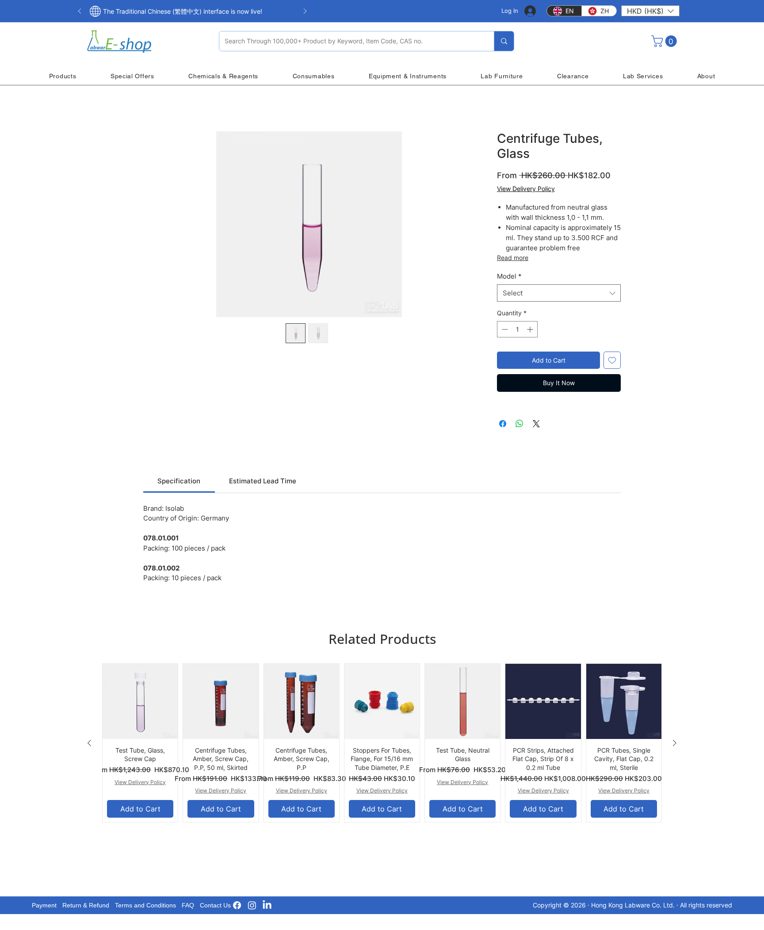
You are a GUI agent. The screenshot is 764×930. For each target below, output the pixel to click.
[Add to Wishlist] (612, 360)
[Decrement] (503, 329)
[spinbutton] (517, 329)
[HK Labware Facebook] (237, 905)
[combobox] (559, 293)
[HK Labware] (252, 905)
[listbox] (650, 10)
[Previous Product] (89, 743)
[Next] (305, 11)
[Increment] (530, 329)
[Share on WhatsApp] (519, 423)
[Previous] (79, 11)
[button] (650, 10)
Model (509, 276)
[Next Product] (674, 743)
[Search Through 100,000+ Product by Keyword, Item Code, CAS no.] (504, 41)
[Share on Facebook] (502, 423)
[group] (382, 743)
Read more (512, 257)
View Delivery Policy (526, 188)
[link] (178, 481)
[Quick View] (140, 701)
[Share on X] (536, 423)
